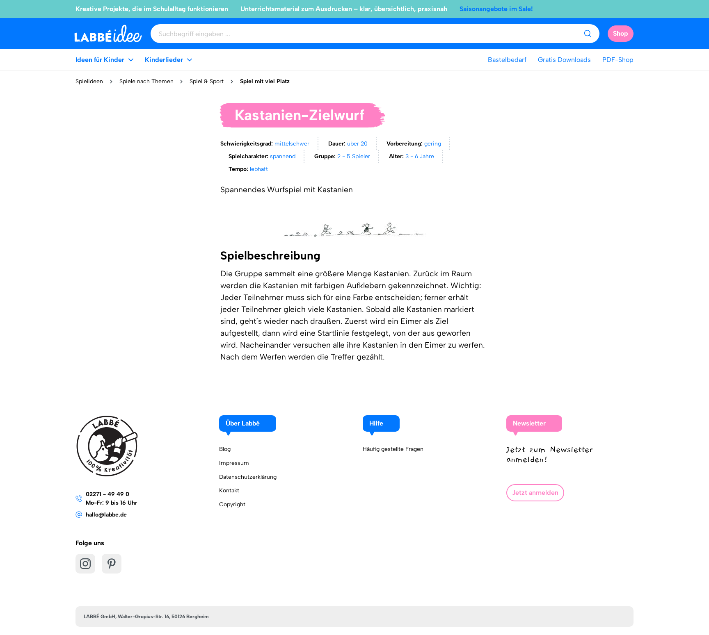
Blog (225, 449)
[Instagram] (85, 564)
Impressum (234, 463)
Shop (620, 33)
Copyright (232, 504)
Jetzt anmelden (535, 492)
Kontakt (229, 490)
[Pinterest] (111, 564)
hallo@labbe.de (106, 514)
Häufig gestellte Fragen (393, 449)
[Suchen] (587, 33)
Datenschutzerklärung (248, 476)
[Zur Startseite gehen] (108, 33)
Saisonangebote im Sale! (496, 9)
